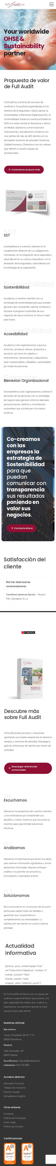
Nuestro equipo (12, 1092)
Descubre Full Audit (14, 1083)
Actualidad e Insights (14, 1096)
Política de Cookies (13, 1126)
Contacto (8, 1114)
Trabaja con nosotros (15, 1087)
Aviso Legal (10, 1122)
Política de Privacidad (15, 1118)
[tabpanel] (28, 590)
